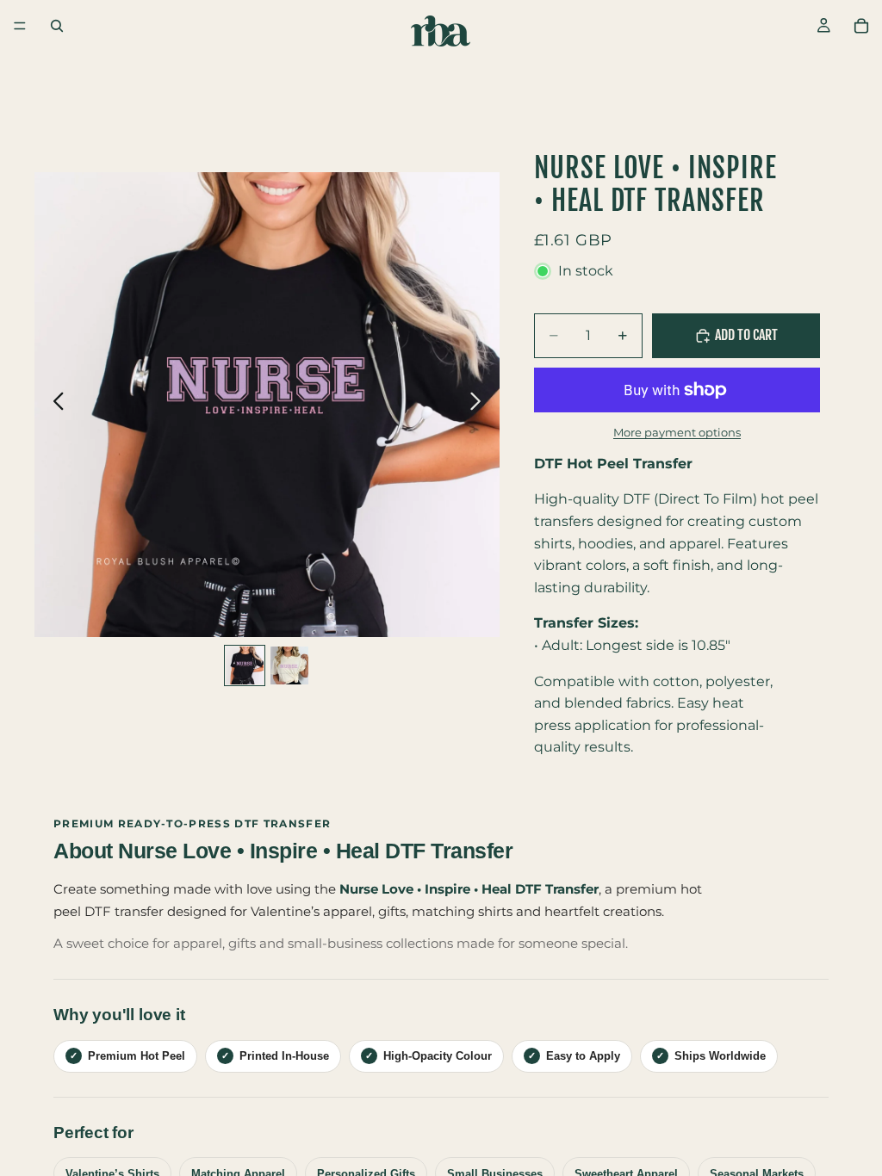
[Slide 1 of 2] (245, 665)
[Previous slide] (53, 405)
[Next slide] (480, 405)
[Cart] (861, 26)
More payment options (677, 432)
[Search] (57, 26)
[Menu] (20, 26)
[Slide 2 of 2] (289, 665)
